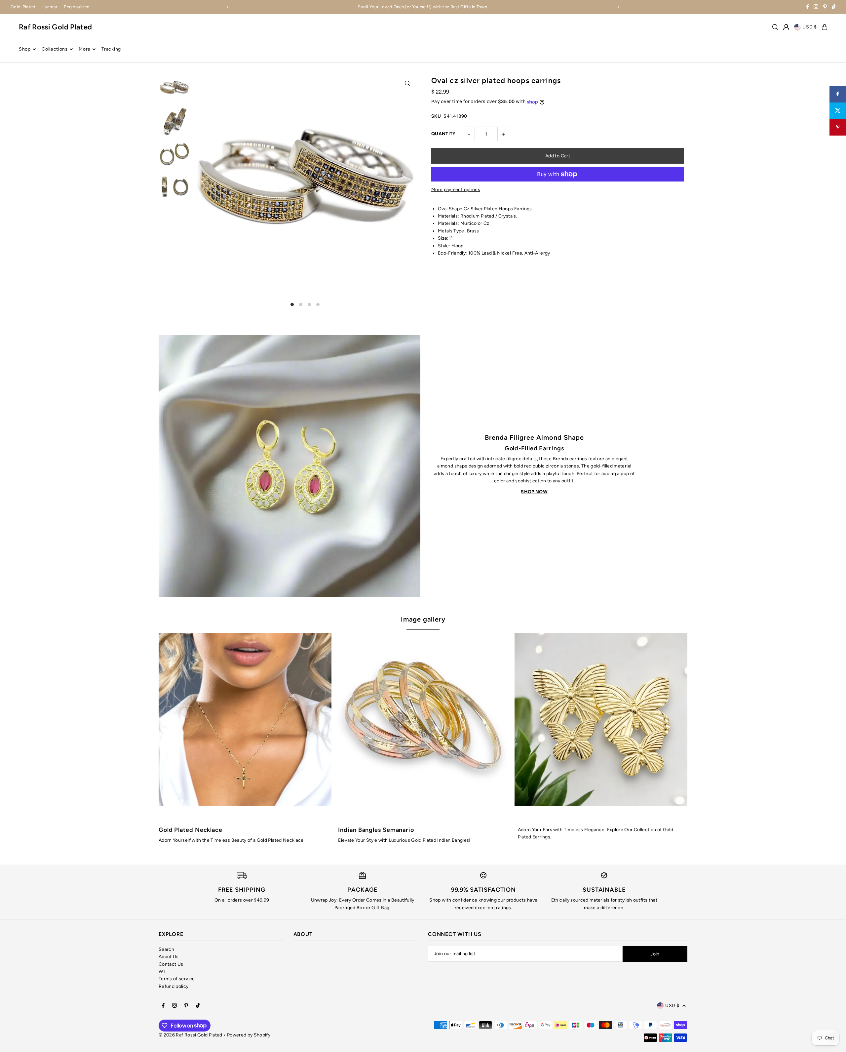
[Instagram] (816, 7)
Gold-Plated (23, 6)
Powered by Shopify (248, 1035)
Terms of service (177, 979)
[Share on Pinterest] (837, 127)
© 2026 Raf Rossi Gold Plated (190, 1035)
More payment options (455, 189)
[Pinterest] (825, 7)
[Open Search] (775, 27)
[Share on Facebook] (837, 94)
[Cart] (824, 27)
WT (162, 971)
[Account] (786, 27)
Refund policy (174, 986)
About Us (169, 956)
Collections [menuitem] (55, 49)
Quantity (443, 134)
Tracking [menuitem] (111, 49)
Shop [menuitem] (25, 49)
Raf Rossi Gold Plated (55, 26)
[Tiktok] (833, 7)
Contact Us (171, 964)
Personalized (77, 6)
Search (166, 949)
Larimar (49, 6)
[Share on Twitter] (837, 110)
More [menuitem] (85, 49)
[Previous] (228, 7)
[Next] (618, 7)
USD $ (809, 27)
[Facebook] (807, 7)
